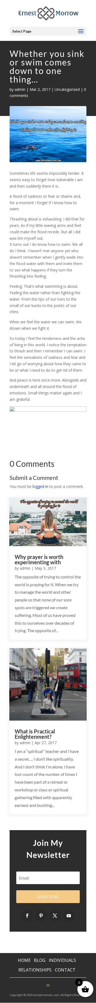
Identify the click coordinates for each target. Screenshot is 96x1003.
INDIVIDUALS (62, 960)
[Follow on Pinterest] (41, 916)
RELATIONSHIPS (34, 970)
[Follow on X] (55, 916)
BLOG (40, 960)
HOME (24, 960)
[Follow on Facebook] (27, 916)
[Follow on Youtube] (69, 916)
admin (20, 89)
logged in (40, 486)
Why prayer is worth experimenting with (39, 559)
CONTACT (65, 970)
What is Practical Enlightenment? (35, 734)
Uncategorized (67, 89)
